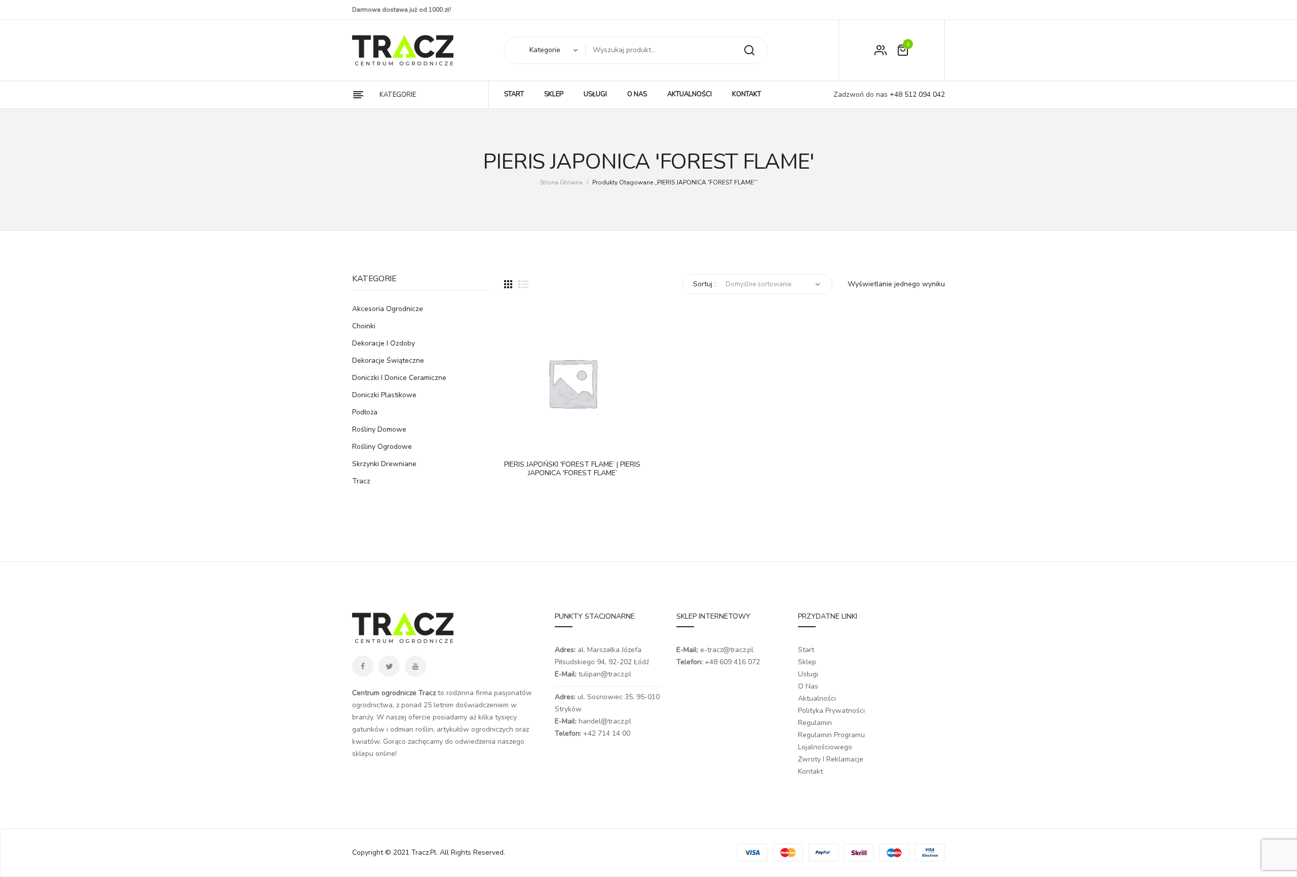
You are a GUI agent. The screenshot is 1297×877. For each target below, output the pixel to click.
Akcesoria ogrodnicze (387, 309)
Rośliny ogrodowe (382, 446)
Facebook (362, 666)
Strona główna (561, 182)
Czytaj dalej (516, 441)
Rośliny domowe (379, 429)
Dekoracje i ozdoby (383, 343)
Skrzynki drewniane (384, 464)
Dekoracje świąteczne (388, 360)
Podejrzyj (542, 441)
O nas (808, 686)
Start (806, 650)
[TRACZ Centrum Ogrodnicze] (402, 50)
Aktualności (817, 698)
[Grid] (508, 284)
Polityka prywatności (831, 710)
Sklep (807, 662)
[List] (523, 284)
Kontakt (810, 771)
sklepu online (373, 753)
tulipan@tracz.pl (605, 674)
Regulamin (815, 723)
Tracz (361, 481)
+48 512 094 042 (916, 94)
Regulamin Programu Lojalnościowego (831, 741)
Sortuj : (704, 284)
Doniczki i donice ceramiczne (399, 378)
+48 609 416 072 (732, 662)
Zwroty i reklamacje (830, 759)
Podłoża (364, 412)
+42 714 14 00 (606, 733)
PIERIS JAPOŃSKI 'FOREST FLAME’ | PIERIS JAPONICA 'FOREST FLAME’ (572, 469)
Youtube (415, 666)
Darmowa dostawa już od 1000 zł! (401, 10)
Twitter (389, 666)
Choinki (363, 326)
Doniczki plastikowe (384, 395)
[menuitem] (514, 94)
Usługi (808, 674)
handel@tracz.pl (605, 721)
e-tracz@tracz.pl (726, 650)
